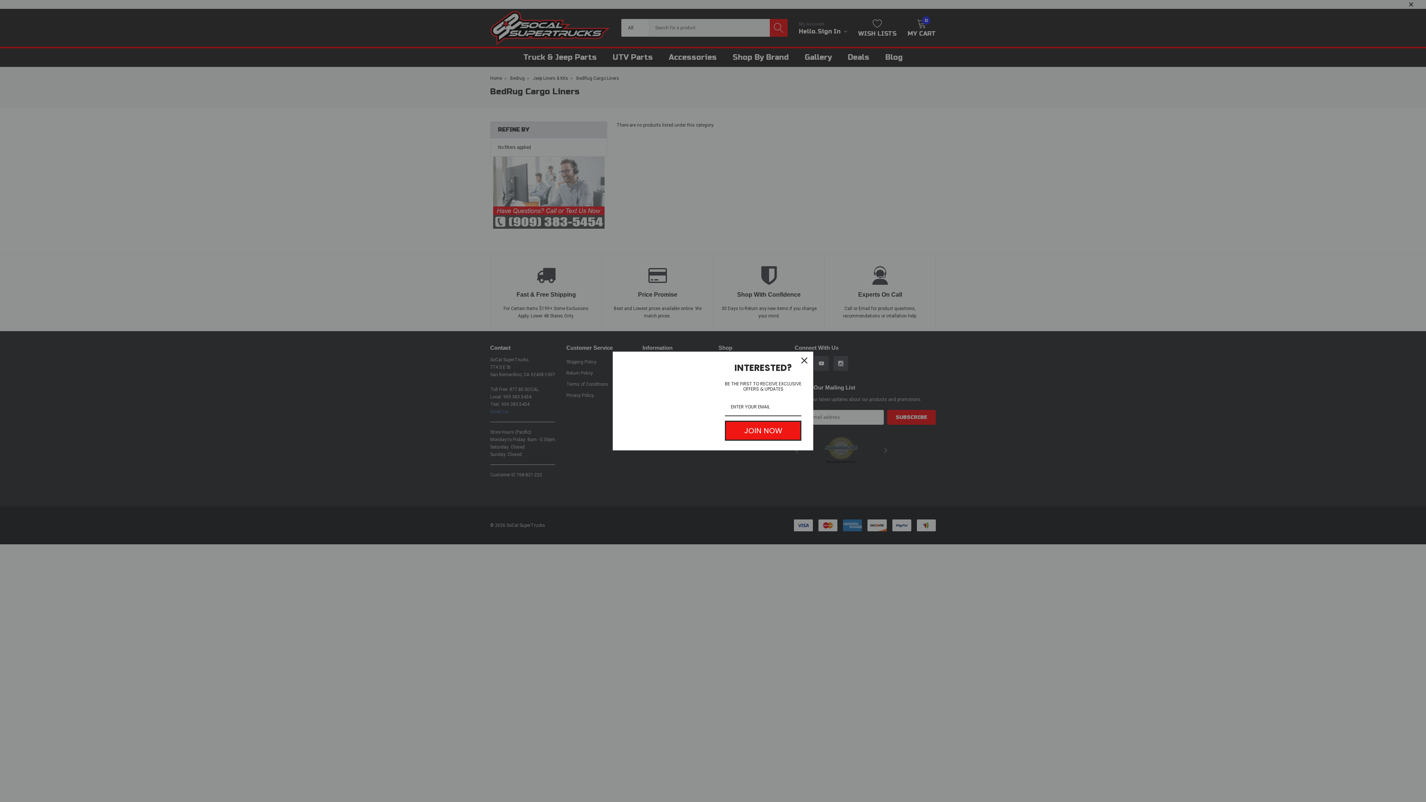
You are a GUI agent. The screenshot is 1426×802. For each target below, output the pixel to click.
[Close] (804, 360)
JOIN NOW (763, 431)
